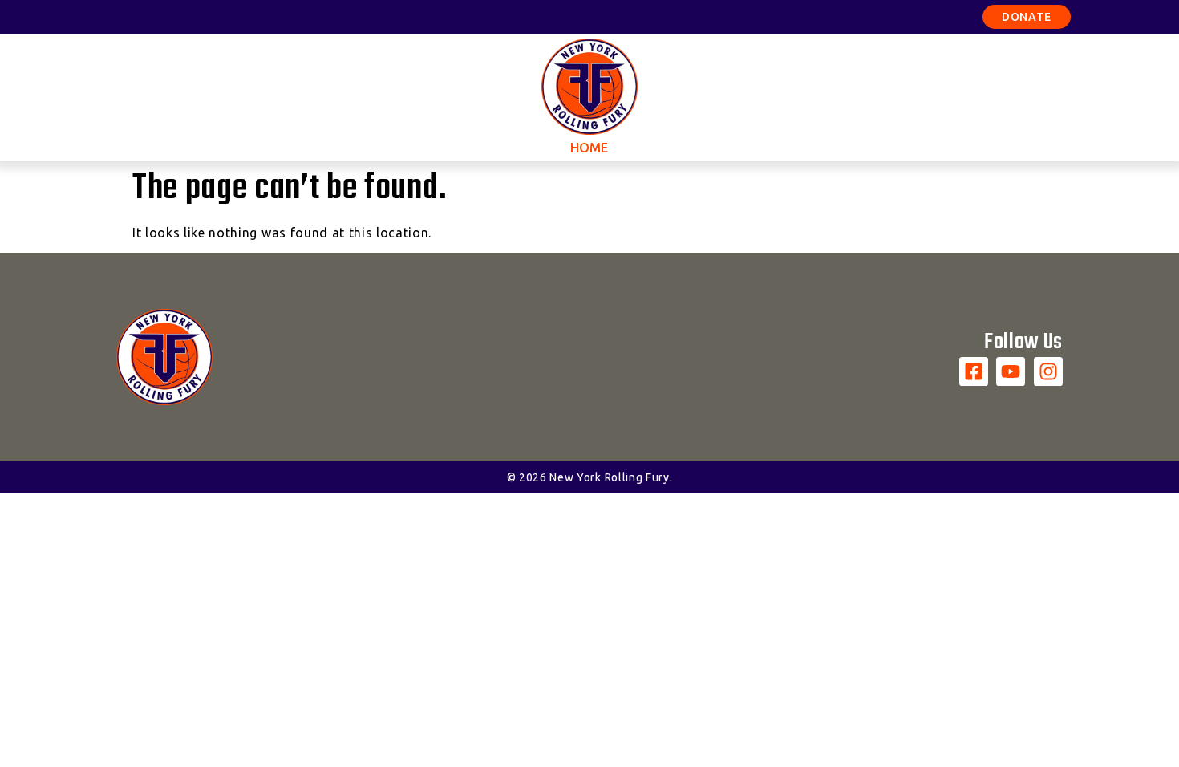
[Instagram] (1048, 371)
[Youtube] (1010, 371)
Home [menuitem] (589, 147)
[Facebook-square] (973, 371)
